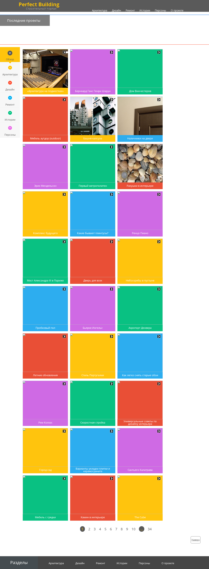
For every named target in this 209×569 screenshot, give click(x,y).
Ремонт (10, 104)
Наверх (196, 539)
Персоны (10, 134)
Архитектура (10, 74)
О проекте (168, 563)
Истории (10, 119)
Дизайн (10, 89)
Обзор (10, 59)
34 (150, 529)
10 (133, 529)
